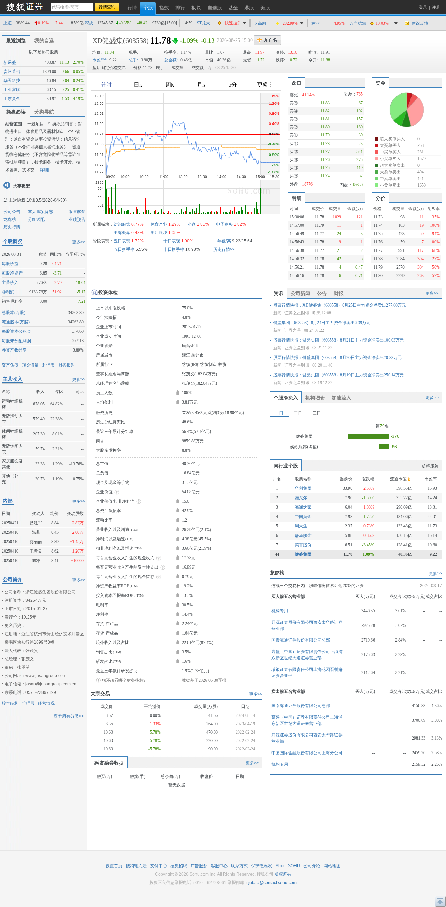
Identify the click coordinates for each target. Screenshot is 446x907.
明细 (296, 198)
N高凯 (260, 23)
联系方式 (239, 865)
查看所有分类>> (69, 716)
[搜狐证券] (24, 6)
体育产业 (159, 224)
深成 (89, 23)
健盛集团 (303, 554)
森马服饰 (303, 535)
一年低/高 (222, 241)
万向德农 (357, 23)
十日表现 (171, 241)
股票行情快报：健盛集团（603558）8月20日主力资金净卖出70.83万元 (337, 357)
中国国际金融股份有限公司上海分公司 (307, 752)
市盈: (99, 60)
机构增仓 (315, 397)
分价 (380, 198)
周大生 (301, 526)
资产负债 (10, 365)
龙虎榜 (9, 219)
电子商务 (224, 224)
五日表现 (122, 241)
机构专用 (279, 610)
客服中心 (219, 865)
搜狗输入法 (136, 865)
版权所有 (283, 874)
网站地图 (332, 865)
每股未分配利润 (16, 340)
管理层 (28, 703)
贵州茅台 (11, 71)
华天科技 (11, 80)
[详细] (44, 169)
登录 (423, 7)
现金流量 (30, 365)
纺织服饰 (122, 224)
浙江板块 (159, 232)
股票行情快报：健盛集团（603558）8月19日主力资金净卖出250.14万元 (338, 375)
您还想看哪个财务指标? (123, 680)
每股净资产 (12, 273)
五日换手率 (124, 249)
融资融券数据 (109, 763)
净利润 (8, 292)
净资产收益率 (14, 350)
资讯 (278, 293)
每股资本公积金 (16, 331)
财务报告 (66, 365)
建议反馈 (420, 23)
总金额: (171, 60)
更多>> (78, 242)
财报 (339, 293)
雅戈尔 (301, 497)
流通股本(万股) (16, 322)
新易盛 (9, 62)
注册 (436, 7)
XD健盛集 (107, 40)
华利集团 (303, 488)
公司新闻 (300, 293)
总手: (133, 60)
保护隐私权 (261, 865)
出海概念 (122, 232)
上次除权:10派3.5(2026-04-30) (38, 200)
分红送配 (36, 219)
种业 (315, 23)
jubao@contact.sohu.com (272, 882)
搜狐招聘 (178, 865)
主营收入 (10, 282)
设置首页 (114, 865)
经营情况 (46, 703)
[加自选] (267, 40)
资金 (380, 83)
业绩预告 (77, 219)
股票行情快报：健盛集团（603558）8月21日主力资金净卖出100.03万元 (338, 340)
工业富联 (11, 89)
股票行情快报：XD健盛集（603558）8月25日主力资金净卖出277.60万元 (339, 305)
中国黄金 (303, 516)
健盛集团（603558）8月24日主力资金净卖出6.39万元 (321, 322)
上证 (7, 23)
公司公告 (11, 211)
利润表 (48, 365)
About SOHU (288, 865)
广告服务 (199, 865)
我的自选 (44, 40)
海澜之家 (303, 507)
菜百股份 (303, 544)
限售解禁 (77, 211)
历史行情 (11, 227)
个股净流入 (286, 397)
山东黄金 (11, 98)
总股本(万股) (13, 312)
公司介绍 (311, 865)
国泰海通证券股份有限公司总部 (300, 640)
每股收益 (10, 263)
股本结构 (10, 703)
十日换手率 (173, 249)
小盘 (191, 224)
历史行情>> (224, 249)
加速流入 (341, 397)
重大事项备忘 (40, 211)
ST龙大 (203, 23)
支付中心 (158, 865)
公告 (322, 293)
